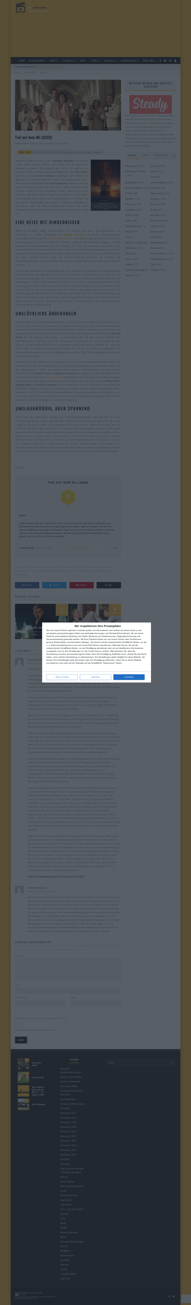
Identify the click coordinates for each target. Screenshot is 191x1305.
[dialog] (96, 652)
